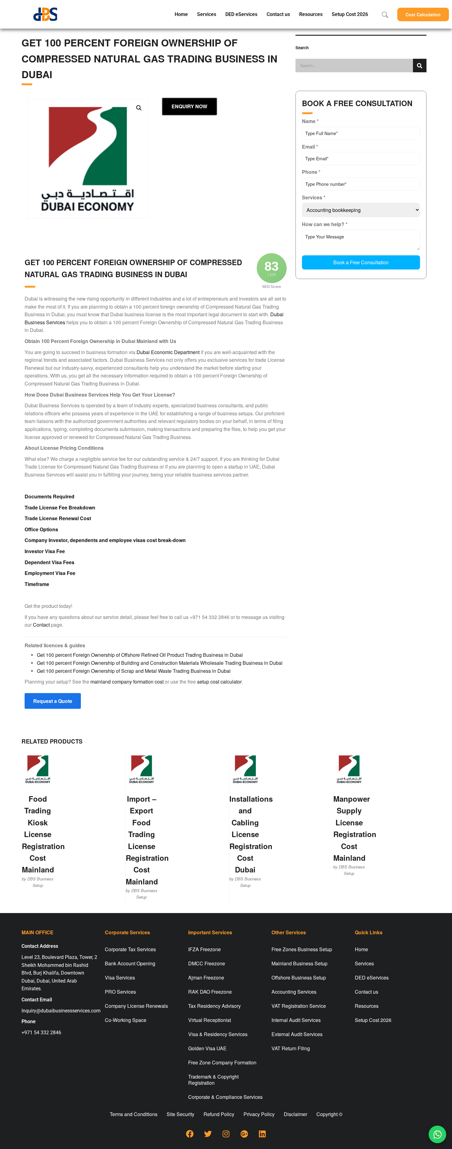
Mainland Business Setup (299, 963)
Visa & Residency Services (218, 1034)
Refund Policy (219, 1114)
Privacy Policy (259, 1114)
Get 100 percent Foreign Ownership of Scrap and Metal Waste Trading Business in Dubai (134, 670)
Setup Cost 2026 (350, 14)
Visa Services (120, 977)
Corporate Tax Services (130, 949)
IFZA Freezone (204, 949)
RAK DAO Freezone (210, 991)
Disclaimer (295, 1114)
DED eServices (241, 14)
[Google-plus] (244, 1133)
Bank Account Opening (130, 963)
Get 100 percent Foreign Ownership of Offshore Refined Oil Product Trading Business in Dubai (140, 654)
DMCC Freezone (206, 963)
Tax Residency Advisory (214, 1005)
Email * (310, 146)
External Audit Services (297, 1034)
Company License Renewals (136, 1005)
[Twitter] (208, 1133)
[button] (423, 14)
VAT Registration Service (299, 1005)
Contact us (278, 14)
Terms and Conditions (133, 1114)
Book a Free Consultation (361, 262)
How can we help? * (324, 224)
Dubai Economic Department (168, 352)
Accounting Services (294, 991)
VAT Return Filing (291, 1048)
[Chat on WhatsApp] (437, 1134)
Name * (310, 121)
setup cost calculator (219, 681)
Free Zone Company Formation (222, 1062)
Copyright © (329, 1114)
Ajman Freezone (206, 977)
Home (181, 14)
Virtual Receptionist (209, 1019)
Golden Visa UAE (207, 1048)
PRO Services (120, 991)
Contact (41, 624)
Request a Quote (52, 700)
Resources (311, 14)
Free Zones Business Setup (302, 949)
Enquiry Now (189, 106)
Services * (313, 197)
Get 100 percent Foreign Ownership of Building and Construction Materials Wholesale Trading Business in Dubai (160, 662)
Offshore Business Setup (299, 977)
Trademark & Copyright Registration (213, 1079)
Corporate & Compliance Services (225, 1096)
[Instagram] (226, 1133)
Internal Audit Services (296, 1019)
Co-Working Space (125, 1019)
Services (206, 14)
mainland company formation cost (127, 681)
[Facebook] (190, 1133)
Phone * (311, 171)
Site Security (180, 1114)
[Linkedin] (262, 1133)
